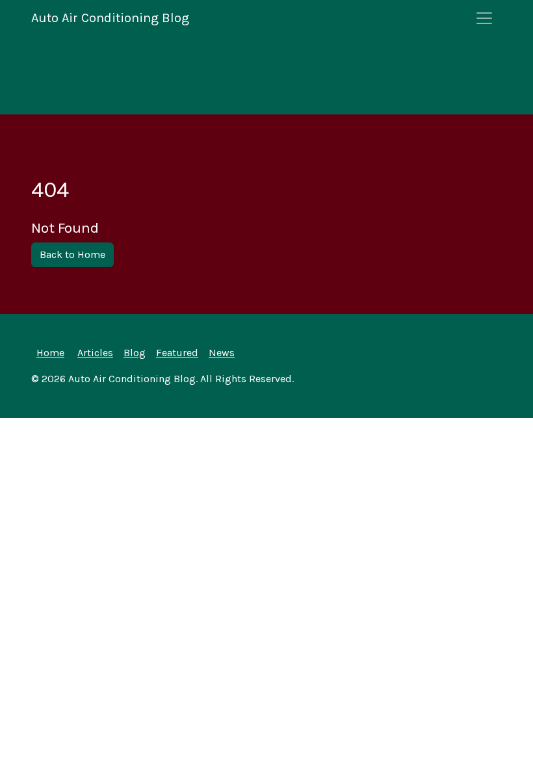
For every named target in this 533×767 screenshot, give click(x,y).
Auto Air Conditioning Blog (110, 17)
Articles (95, 352)
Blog (135, 352)
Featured (177, 352)
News (222, 352)
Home (50, 352)
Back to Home (72, 254)
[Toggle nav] (484, 18)
